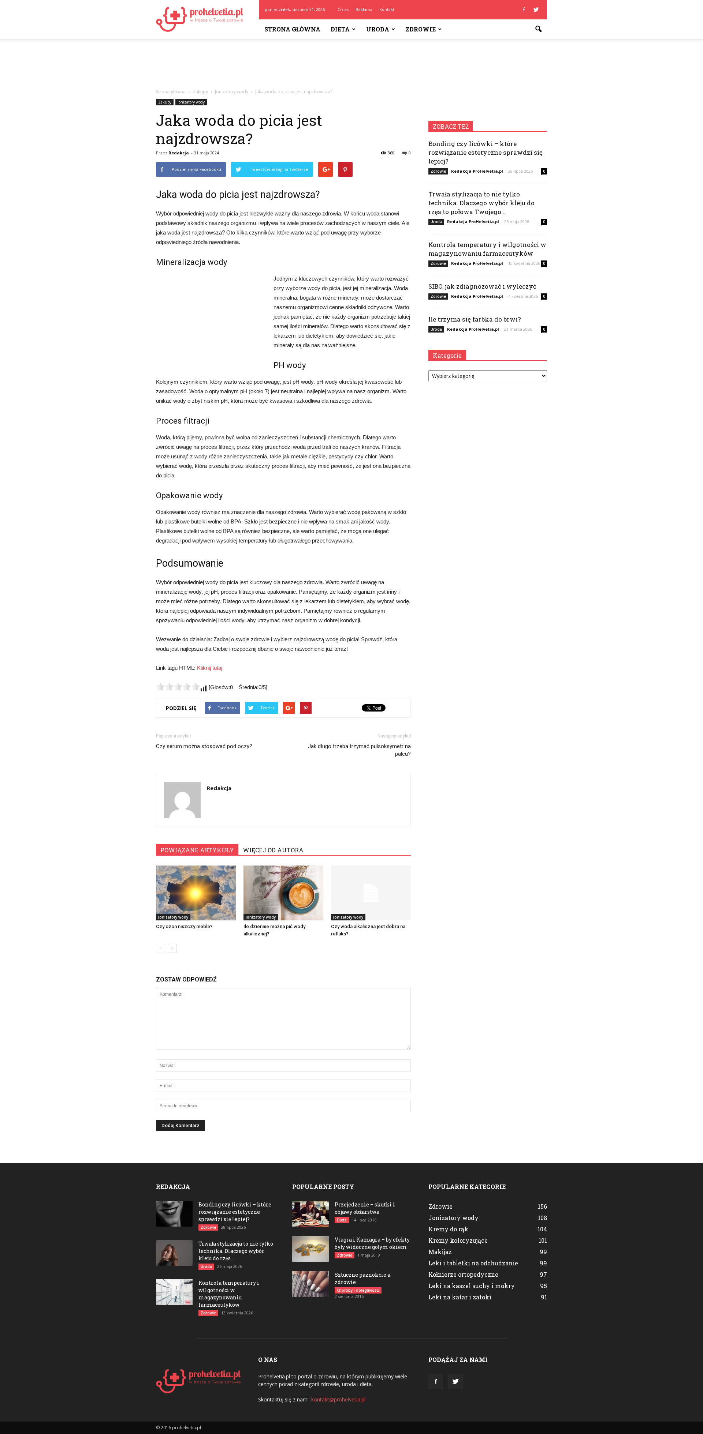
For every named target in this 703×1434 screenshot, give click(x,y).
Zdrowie (421, 29)
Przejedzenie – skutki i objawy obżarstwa (365, 1208)
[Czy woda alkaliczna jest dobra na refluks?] (371, 893)
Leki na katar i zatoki (459, 1297)
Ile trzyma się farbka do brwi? (474, 319)
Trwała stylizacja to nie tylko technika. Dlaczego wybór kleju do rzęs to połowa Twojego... (481, 203)
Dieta (340, 29)
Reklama (364, 9)
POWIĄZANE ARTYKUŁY (197, 850)
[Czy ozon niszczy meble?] (196, 893)
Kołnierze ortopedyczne (463, 1274)
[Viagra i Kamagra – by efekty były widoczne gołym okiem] (310, 1249)
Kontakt (386, 9)
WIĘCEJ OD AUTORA (273, 850)
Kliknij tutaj (209, 668)
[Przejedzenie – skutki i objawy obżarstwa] (310, 1214)
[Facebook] (523, 9)
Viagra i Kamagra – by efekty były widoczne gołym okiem (372, 1243)
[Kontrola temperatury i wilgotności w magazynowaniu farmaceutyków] (174, 1292)
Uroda (377, 29)
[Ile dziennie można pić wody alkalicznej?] (283, 893)
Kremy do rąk (448, 1229)
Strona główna (292, 29)
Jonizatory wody (191, 102)
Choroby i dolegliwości (358, 1290)
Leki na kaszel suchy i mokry (471, 1286)
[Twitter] (536, 9)
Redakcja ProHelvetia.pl (477, 171)
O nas (343, 9)
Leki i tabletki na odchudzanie (473, 1263)
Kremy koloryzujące (458, 1240)
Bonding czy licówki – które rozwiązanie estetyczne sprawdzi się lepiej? (485, 152)
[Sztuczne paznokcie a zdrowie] (310, 1284)
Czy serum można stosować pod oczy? (204, 746)
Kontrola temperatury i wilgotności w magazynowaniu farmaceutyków (487, 249)
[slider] (178, 686)
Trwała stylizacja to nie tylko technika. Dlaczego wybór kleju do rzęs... (235, 1251)
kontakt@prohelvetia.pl (338, 1399)
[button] (538, 29)
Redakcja (178, 152)
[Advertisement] (351, 64)
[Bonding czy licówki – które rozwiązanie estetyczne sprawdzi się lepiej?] (174, 1214)
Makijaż (439, 1251)
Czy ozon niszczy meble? (184, 926)
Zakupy (164, 102)
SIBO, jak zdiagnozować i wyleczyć (482, 286)
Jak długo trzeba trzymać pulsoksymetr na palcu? (359, 750)
